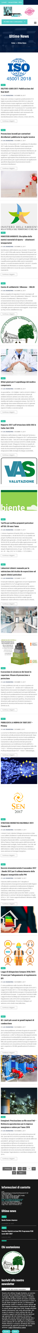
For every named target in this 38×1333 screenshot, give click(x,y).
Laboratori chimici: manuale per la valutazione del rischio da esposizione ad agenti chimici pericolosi (18, 572)
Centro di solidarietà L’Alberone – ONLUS (18, 287)
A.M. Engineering (8, 95)
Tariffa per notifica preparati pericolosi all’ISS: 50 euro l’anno (17, 525)
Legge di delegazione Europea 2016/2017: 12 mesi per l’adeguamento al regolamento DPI (18, 975)
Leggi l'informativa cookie (17, 1328)
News (3, 85)
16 (20, 1169)
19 (34, 1169)
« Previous (7, 1169)
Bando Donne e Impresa (9, 1220)
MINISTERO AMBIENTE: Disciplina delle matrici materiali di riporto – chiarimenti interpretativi (18, 240)
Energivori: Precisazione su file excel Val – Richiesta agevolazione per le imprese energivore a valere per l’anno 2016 (19, 1124)
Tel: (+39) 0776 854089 (10, 1197)
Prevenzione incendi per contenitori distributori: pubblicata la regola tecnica (18, 135)
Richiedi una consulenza (13, 22)
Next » (21, 1173)
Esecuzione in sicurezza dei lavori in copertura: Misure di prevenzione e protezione (16, 675)
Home (13, 43)
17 (24, 1169)
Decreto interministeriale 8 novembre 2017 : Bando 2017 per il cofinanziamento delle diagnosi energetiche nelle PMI (18, 871)
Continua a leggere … (9, 121)
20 (14, 1173)
